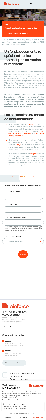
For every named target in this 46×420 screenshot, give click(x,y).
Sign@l (18, 145)
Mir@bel (33, 154)
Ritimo (31, 125)
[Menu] (42, 4)
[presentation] (12, 176)
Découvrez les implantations (14, 363)
